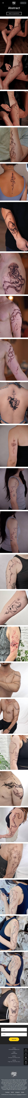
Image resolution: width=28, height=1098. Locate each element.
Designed (19, 1094)
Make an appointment (14, 13)
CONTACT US (23, 2)
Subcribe (14, 1039)
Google (22, 1092)
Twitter (12, 1092)
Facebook (7, 1092)
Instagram (17, 1092)
